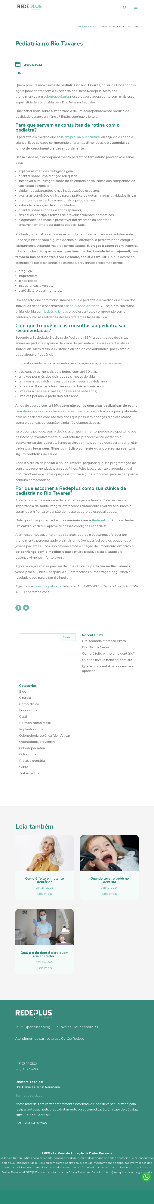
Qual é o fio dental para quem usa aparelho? (44, 954)
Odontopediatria (32, 748)
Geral (23, 716)
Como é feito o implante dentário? (108, 653)
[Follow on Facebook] (18, 608)
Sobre (23, 767)
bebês (49, 311)
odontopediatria (56, 96)
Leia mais (44, 894)
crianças (61, 311)
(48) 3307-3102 (26, 1064)
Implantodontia (31, 729)
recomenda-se (109, 363)
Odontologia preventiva (37, 742)
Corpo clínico (29, 704)
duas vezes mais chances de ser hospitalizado (61, 411)
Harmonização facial (35, 723)
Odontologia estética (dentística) (44, 735)
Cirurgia (25, 698)
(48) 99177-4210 (26, 1069)
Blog (93, 26)
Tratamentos (29, 773)
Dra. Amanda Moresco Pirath (104, 641)
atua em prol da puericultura (78, 137)
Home (83, 26)
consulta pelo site (47, 586)
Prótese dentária (32, 761)
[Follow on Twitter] (26, 608)
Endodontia (28, 710)
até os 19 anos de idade (82, 306)
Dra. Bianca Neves (95, 647)
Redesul (98, 520)
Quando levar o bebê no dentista (107, 660)
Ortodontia (27, 754)
